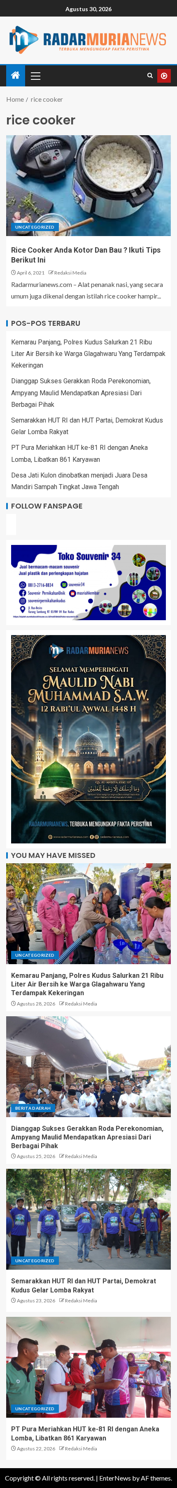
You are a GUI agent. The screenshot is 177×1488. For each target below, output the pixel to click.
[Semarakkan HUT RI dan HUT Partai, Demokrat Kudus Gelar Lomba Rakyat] (88, 1219)
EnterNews (115, 1478)
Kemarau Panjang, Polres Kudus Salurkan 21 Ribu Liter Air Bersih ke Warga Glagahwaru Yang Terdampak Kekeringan (88, 353)
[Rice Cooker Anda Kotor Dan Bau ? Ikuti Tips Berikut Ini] (88, 185)
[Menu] (35, 75)
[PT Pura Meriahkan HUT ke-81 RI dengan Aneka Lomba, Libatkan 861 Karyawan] (88, 1367)
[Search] (150, 76)
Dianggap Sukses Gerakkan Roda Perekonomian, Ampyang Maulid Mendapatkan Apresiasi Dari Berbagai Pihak (81, 392)
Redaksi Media (70, 273)
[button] (35, 75)
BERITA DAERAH (33, 1108)
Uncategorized (35, 227)
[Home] (15, 75)
